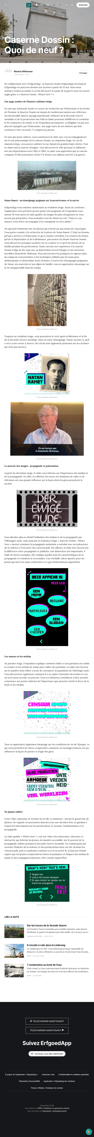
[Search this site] (37, 5)
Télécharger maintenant (48, 1021)
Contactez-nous (48, 1074)
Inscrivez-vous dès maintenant (49, 1054)
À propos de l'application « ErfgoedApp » (21, 1074)
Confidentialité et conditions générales (74, 1074)
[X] (54, 5)
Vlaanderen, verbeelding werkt (54, 1111)
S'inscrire (83, 5)
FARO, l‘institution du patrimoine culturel (53, 1108)
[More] (5, 5)
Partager (83, 73)
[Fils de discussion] (66, 5)
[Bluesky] (72, 5)
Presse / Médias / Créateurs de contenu (47, 1088)
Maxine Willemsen (23, 71)
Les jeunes (8, 32)
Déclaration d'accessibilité (29, 1081)
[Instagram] (41, 5)
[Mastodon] (60, 5)
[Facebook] (48, 5)
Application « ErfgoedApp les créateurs (59, 1081)
